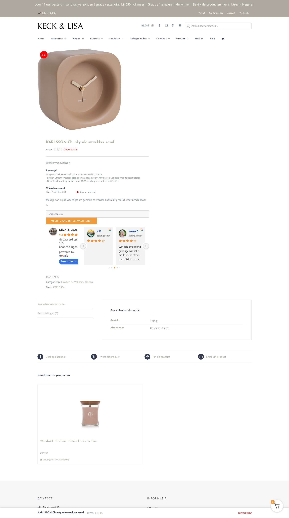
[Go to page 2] (114, 267)
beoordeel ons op (72, 261)
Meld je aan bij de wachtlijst (71, 220)
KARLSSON (59, 287)
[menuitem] (44, 39)
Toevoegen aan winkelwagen (55, 459)
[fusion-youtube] (180, 25)
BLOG (144, 25)
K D (99, 231)
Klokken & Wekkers (72, 282)
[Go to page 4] (119, 267)
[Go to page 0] (109, 267)
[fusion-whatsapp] (153, 25)
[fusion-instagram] (166, 25)
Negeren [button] (248, 4)
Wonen (89, 282)
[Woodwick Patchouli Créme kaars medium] (90, 410)
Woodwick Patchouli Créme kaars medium (69, 441)
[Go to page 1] (111, 267)
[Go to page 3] (117, 267)
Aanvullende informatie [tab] (50, 304)
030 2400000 (49, 12)
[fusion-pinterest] (173, 25)
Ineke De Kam (135, 231)
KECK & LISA (68, 230)
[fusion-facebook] (159, 25)
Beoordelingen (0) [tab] (47, 313)
